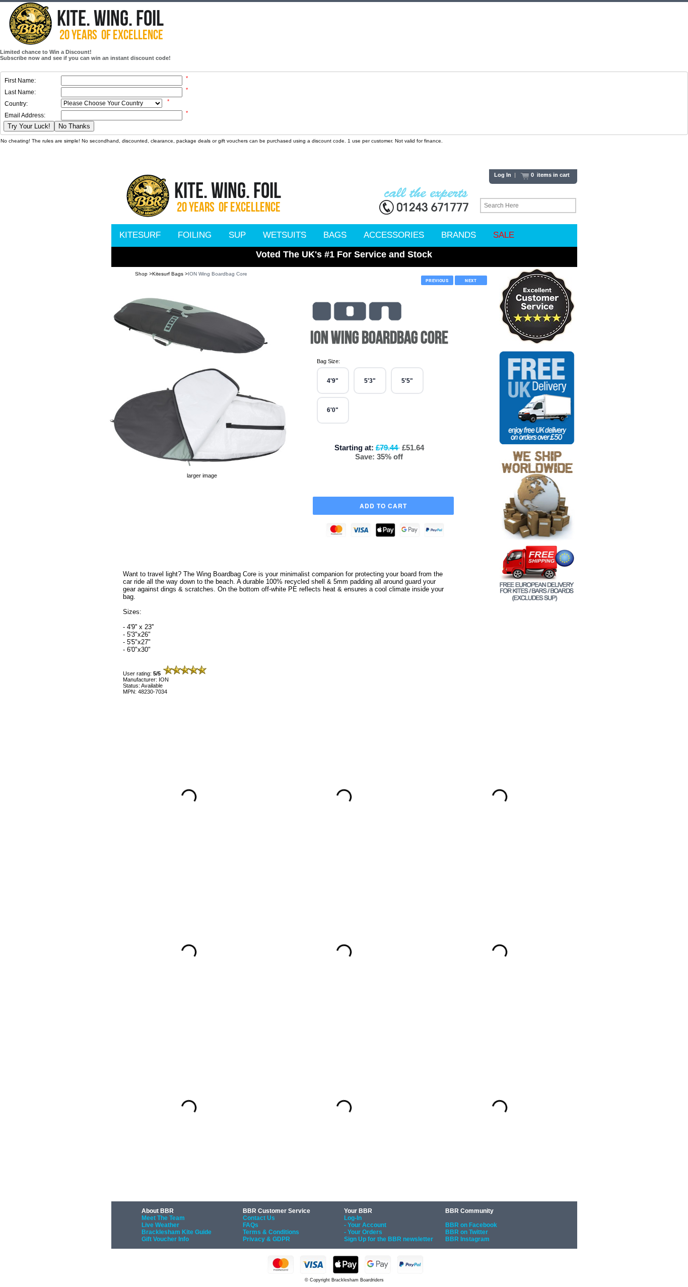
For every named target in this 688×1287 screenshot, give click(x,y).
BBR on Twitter (466, 1232)
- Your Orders (363, 1232)
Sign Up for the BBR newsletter (388, 1239)
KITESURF (140, 235)
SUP (237, 235)
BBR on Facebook (471, 1225)
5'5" (407, 380)
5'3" (370, 380)
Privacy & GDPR (266, 1239)
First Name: (20, 80)
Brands (458, 235)
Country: (16, 103)
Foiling (195, 235)
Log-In (353, 1218)
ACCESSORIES (394, 235)
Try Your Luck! (29, 126)
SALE (503, 235)
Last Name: (20, 92)
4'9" (332, 380)
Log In (502, 175)
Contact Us (259, 1218)
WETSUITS (284, 235)
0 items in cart (549, 175)
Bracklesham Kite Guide (177, 1232)
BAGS (335, 235)
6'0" (332, 410)
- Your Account (365, 1225)
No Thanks (74, 126)
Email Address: (25, 115)
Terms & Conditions (271, 1232)
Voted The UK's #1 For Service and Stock (344, 254)
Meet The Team (163, 1218)
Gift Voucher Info (165, 1239)
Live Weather (160, 1225)
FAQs (250, 1225)
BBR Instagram (467, 1239)
